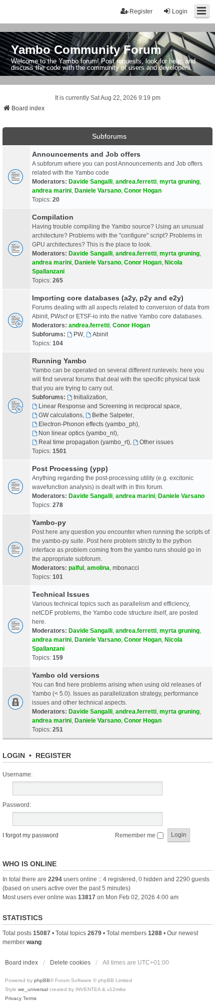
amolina (98, 567)
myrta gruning (180, 181)
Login (13, 755)
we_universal (33, 989)
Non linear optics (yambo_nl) (77, 433)
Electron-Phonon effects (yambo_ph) (88, 424)
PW (78, 334)
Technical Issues (61, 594)
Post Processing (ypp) (70, 469)
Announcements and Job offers (86, 154)
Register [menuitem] (141, 11)
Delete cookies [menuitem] (70, 962)
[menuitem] (13, 998)
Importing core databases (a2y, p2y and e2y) (108, 298)
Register (53, 755)
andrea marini (52, 190)
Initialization (90, 397)
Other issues (157, 442)
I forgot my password (30, 835)
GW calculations (60, 415)
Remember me (136, 835)
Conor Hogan (143, 190)
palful (76, 567)
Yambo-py (49, 522)
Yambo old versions (66, 675)
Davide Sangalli (90, 181)
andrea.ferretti (136, 181)
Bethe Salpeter (112, 415)
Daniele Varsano (97, 190)
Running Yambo (59, 361)
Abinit (100, 334)
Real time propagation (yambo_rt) (84, 442)
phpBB (42, 980)
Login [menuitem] (180, 11)
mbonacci (125, 567)
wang (34, 942)
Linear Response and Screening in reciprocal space (109, 406)
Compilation (53, 217)
